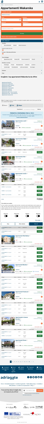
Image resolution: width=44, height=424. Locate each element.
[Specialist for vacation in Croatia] (9, 378)
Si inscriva (40, 390)
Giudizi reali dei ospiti (39, 368)
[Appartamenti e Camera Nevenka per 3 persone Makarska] (7, 321)
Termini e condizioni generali (21, 117)
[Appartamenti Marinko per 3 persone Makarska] (7, 269)
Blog (32, 385)
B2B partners (12, 385)
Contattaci (39, 384)
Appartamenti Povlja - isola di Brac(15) (9, 93)
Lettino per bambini (24, 67)
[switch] (16, 216)
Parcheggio (6, 64)
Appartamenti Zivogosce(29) (8, 88)
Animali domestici (22, 45)
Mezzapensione (19, 64)
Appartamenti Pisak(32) (7, 86)
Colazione (27, 64)
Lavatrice (33, 64)
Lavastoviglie (7, 67)
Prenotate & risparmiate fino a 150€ (5, 369)
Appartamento (8, 59)
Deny (8, 223)
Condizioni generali (20, 384)
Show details (37, 220)
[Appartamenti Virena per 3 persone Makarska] (7, 344)
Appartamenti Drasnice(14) (7, 94)
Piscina (12, 64)
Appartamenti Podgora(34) (7, 83)
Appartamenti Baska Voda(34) (8, 85)
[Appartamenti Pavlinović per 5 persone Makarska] (7, 296)
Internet (14, 45)
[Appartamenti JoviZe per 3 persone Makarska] (7, 177)
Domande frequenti (9, 384)
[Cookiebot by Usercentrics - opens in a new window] (38, 199)
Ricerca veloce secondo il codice (9, 36)
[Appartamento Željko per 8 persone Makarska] (7, 143)
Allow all (36, 223)
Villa (33, 59)
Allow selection (22, 223)
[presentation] (4, 105)
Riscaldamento (15, 67)
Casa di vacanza (26, 59)
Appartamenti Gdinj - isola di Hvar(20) (9, 92)
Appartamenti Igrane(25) (7, 89)
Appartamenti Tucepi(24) (7, 90)
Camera (16, 59)
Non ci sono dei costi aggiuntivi (13, 369)
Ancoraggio (32, 67)
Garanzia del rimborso (21, 368)
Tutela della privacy (31, 384)
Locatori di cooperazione (23, 385)
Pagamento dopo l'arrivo (31, 368)
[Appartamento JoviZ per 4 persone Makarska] (7, 125)
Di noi (2, 384)
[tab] (4, 105)
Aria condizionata (7, 45)
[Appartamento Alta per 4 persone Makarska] (7, 161)
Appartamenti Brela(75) (6, 82)
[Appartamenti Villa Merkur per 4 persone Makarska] (7, 240)
